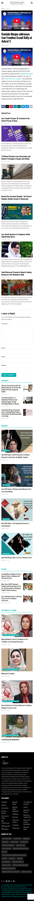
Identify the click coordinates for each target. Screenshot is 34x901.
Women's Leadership (8, 868)
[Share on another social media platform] (31, 106)
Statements (15, 828)
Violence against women (20, 865)
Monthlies (6, 451)
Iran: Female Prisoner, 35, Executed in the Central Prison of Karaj (15, 119)
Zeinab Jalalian (26, 872)
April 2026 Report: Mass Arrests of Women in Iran (16, 557)
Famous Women (4, 812)
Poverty (4, 858)
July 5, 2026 (5, 494)
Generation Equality (8, 845)
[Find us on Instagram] (11, 881)
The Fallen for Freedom (11, 635)
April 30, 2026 (5, 560)
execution (5, 842)
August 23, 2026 (6, 123)
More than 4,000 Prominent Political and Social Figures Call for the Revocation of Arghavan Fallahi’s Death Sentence (11, 587)
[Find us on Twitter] (4, 881)
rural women (6, 862)
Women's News (26, 828)
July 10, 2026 (5, 394)
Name (3, 348)
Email (3, 357)
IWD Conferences (5, 822)
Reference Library (15, 821)
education (26, 838)
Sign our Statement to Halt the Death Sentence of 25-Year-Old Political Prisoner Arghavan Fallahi (11, 388)
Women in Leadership (27, 816)
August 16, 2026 (6, 603)
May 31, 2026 (5, 528)
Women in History (26, 811)
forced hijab (14, 842)
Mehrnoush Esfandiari (7, 673)
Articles (3, 805)
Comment (5, 324)
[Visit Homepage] (17, 3)
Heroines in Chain (5, 817)
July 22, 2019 (4, 45)
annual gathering (25, 74)
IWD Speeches (5, 826)
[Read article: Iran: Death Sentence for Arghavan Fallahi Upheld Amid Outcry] (17, 249)
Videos (8, 9)
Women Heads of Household (10, 872)
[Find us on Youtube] (6, 881)
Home (3, 9)
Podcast (15, 817)
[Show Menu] (2, 3)
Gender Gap (24, 842)
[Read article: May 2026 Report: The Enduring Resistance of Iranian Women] (17, 509)
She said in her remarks (13, 79)
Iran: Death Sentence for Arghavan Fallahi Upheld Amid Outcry (15, 235)
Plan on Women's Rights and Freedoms (14, 855)
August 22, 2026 (6, 161)
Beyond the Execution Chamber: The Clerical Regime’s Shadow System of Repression (16, 197)
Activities (4, 802)
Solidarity (15, 825)
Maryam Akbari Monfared (20, 848)
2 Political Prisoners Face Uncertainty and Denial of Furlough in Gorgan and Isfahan (15, 157)
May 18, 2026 (5, 418)
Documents (4, 808)
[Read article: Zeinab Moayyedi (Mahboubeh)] (17, 726)
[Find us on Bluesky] (14, 881)
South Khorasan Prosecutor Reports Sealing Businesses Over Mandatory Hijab (16, 273)
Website (3, 365)
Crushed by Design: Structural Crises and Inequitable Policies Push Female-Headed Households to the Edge (11, 413)
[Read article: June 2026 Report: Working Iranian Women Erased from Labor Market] (17, 475)
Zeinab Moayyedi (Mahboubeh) (10, 739)
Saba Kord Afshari (17, 862)
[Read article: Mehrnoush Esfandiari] (17, 660)
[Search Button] (32, 3)
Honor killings (20, 845)
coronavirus (17, 838)
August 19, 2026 (6, 580)
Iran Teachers (6, 848)
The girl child (6, 865)
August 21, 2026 (6, 201)
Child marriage (6, 838)
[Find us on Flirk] (9, 881)
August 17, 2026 (6, 593)
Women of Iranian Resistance (26, 822)
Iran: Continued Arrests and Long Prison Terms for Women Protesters (11, 598)
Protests (19, 858)
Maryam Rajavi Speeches (15, 809)
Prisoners (12, 858)
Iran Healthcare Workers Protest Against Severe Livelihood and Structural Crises (11, 576)
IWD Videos (4, 829)
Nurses (4, 852)
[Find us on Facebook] (1, 881)
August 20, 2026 (6, 676)
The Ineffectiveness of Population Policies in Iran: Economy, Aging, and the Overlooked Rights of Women (10, 401)
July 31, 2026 (5, 460)
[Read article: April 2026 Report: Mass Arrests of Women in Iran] (17, 544)
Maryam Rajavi (15, 803)
